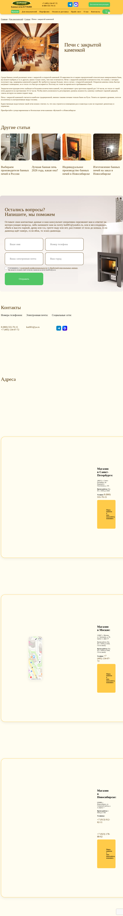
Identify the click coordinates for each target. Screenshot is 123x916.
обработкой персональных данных (63, 268)
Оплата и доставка (60, 12)
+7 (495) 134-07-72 (49, 3)
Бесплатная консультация (99, 4)
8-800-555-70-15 (48, 6)
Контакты (95, 12)
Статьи (27, 19)
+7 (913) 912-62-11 (103, 820)
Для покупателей (16, 19)
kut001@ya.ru (32, 327)
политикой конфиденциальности (33, 268)
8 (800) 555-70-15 (9, 327)
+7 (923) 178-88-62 (103, 835)
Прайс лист (76, 12)
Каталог (15, 12)
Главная (4, 19)
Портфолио (44, 12)
